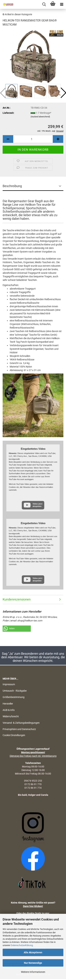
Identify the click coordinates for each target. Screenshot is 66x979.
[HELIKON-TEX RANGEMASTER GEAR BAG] (33, 56)
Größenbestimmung (13, 697)
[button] (8, 139)
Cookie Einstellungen (14, 735)
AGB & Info (9, 710)
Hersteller (8, 703)
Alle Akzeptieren (33, 952)
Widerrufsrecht (11, 716)
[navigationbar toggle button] (61, 4)
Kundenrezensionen (17, 599)
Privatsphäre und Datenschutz (19, 729)
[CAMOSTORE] (7, 4)
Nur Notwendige (33, 962)
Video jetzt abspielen (37, 505)
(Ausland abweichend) (40, 117)
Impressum (9, 684)
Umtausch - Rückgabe (15, 690)
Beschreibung (12, 186)
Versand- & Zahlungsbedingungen (21, 722)
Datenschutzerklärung (22, 945)
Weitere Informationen (33, 971)
